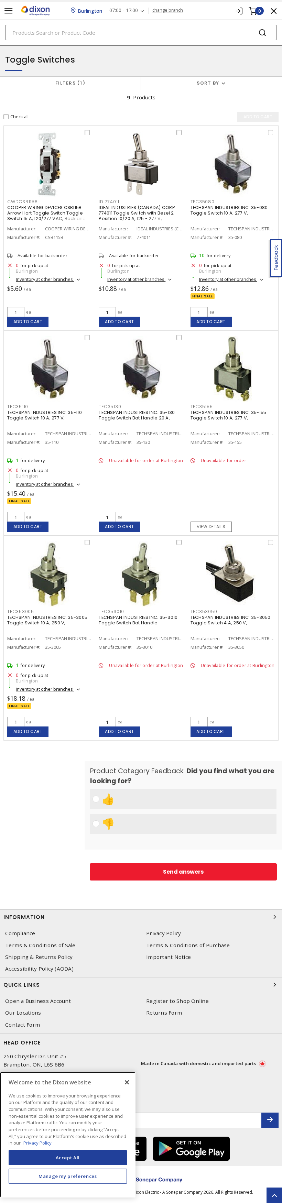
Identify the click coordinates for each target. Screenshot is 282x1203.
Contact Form (22, 1024)
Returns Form (164, 1012)
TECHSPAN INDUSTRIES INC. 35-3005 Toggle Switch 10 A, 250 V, (47, 620)
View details (211, 526)
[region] (67, 1134)
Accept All (68, 1158)
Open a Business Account (38, 1001)
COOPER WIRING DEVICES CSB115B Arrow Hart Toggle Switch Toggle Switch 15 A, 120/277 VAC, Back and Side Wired (46, 216)
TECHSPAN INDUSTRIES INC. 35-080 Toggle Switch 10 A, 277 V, (229, 210)
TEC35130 (110, 406)
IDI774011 (109, 202)
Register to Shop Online (177, 1001)
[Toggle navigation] (8, 11)
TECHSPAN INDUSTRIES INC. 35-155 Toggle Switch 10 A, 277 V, (229, 415)
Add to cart (28, 322)
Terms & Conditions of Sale (40, 945)
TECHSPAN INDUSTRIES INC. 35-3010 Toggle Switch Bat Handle (138, 620)
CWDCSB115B (22, 202)
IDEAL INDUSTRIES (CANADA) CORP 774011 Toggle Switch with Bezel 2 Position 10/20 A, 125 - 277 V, (137, 213)
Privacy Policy (163, 933)
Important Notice (168, 957)
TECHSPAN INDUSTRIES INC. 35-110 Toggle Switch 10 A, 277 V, (44, 415)
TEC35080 (203, 202)
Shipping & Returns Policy (39, 957)
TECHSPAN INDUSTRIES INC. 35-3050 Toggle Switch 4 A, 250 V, (231, 620)
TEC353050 (204, 611)
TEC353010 (111, 611)
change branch (167, 10)
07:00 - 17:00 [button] (123, 10)
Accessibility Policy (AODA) (39, 968)
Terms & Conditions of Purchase (188, 945)
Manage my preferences (68, 1176)
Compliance (20, 933)
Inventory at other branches (45, 279)
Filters (69, 83)
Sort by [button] (208, 83)
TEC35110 (17, 406)
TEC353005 (20, 611)
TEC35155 (202, 406)
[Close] (126, 1082)
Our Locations (23, 1012)
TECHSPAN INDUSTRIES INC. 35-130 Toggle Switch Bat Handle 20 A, (137, 415)
